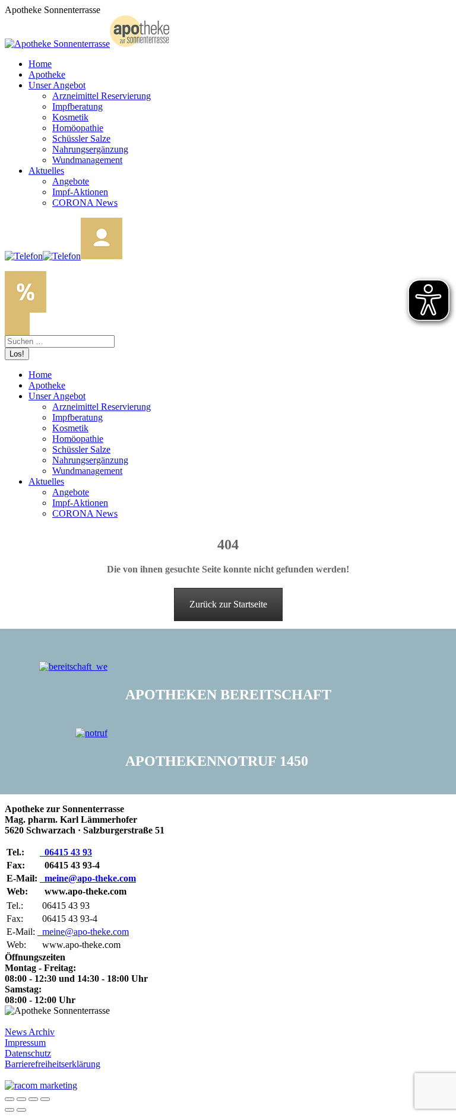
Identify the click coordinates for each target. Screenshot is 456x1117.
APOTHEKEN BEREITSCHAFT (228, 694)
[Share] (21, 1099)
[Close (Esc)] (9, 1099)
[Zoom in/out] (45, 1099)
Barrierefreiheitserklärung (52, 1064)
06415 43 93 (66, 852)
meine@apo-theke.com (88, 878)
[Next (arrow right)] (21, 1110)
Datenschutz (28, 1053)
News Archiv (30, 1032)
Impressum (25, 1043)
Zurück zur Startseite (228, 604)
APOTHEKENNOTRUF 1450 (216, 761)
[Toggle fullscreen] (33, 1099)
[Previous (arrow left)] (9, 1110)
